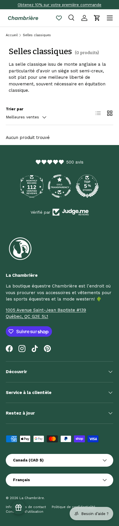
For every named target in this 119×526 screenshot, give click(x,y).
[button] (97, 18)
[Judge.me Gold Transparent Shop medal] (59, 186)
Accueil (12, 35)
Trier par (14, 109)
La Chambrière (31, 498)
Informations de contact (26, 507)
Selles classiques (37, 35)
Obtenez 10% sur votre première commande (59, 4)
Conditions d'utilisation (24, 512)
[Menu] (109, 18)
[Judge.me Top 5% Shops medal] (87, 186)
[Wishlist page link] (59, 18)
